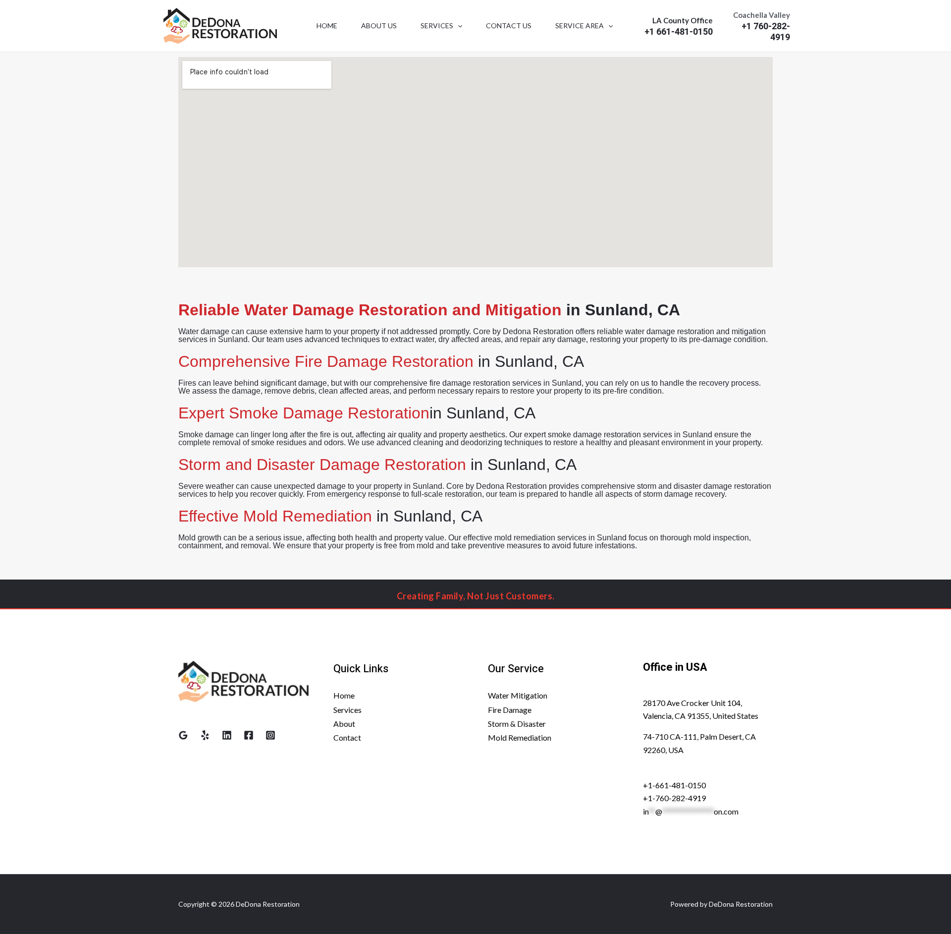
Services (437, 25)
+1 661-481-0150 (678, 32)
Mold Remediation (519, 737)
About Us (379, 25)
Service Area (579, 25)
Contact (347, 737)
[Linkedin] (227, 735)
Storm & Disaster (517, 723)
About (344, 723)
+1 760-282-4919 (765, 32)
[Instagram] (270, 735)
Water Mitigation (517, 695)
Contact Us (508, 25)
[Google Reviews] (183, 735)
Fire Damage (509, 709)
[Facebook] (249, 735)
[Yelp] (205, 735)
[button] (457, 26)
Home (327, 25)
